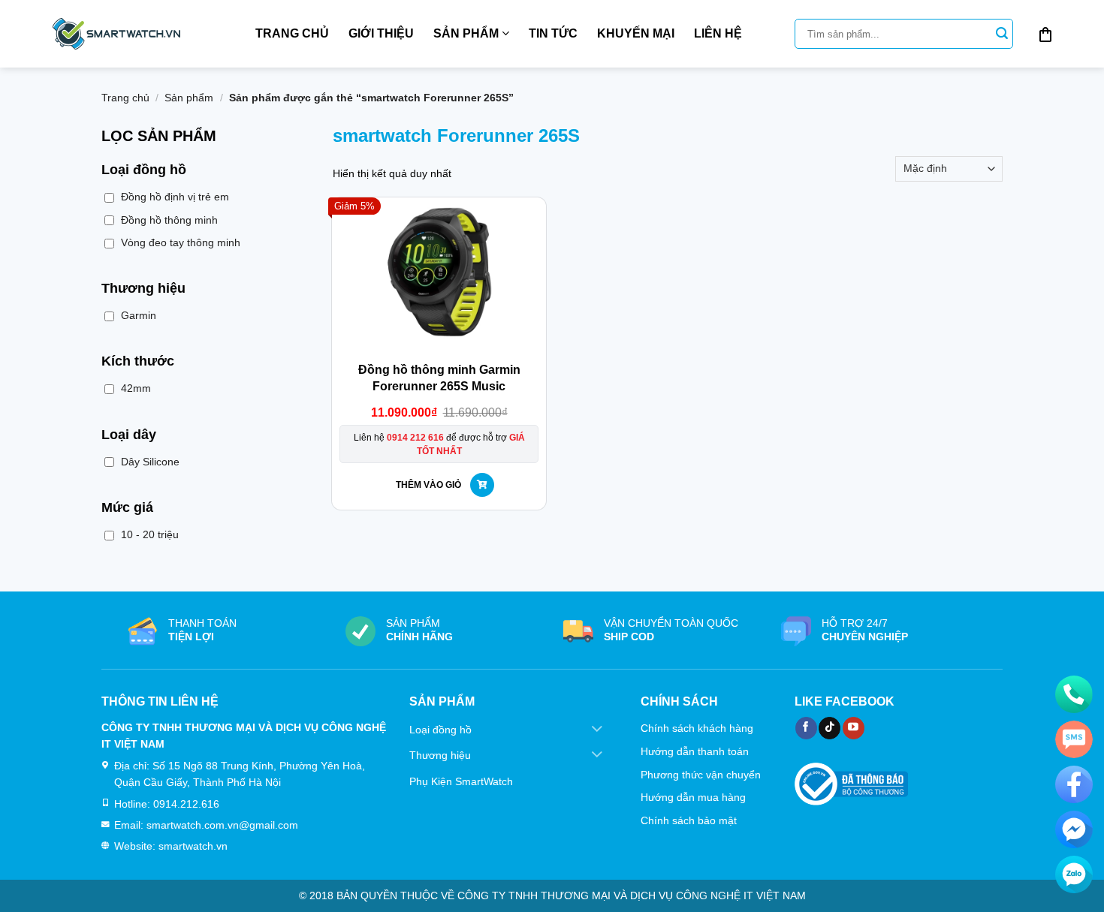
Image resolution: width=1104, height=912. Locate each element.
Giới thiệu (381, 33)
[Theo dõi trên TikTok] (829, 728)
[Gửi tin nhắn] (1074, 739)
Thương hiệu (440, 755)
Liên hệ (718, 33)
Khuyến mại (635, 33)
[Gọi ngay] (1074, 694)
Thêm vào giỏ (428, 485)
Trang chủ (292, 33)
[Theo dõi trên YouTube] (853, 728)
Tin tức (553, 33)
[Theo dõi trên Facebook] (806, 728)
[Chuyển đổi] (597, 729)
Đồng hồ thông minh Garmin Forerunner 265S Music (439, 378)
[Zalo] (1074, 874)
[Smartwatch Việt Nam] (116, 34)
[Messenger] (1074, 829)
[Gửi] (1002, 34)
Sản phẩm (466, 33)
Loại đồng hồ (440, 730)
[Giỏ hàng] (1045, 34)
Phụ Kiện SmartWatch (461, 781)
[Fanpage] (1074, 784)
